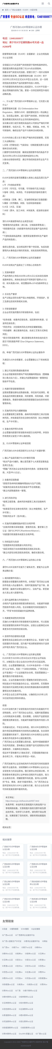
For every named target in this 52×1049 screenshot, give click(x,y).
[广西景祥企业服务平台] (11, 3)
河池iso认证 (31, 978)
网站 (45, 941)
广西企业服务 (15, 10)
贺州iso (44, 984)
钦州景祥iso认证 (26, 1003)
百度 (5, 929)
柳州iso (39, 947)
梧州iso (42, 972)
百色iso (42, 966)
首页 (6, 10)
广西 (18, 990)
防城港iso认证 (9, 984)
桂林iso (19, 953)
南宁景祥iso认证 (31, 990)
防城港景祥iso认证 (11, 1028)
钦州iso (19, 966)
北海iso (19, 972)
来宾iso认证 (32, 984)
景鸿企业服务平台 (32, 941)
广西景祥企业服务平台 (26, 935)
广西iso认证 (8, 935)
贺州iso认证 (8, 990)
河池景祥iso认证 (10, 1021)
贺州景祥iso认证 (10, 1034)
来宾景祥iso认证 (28, 1028)
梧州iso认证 (8, 978)
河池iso (19, 978)
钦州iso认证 (31, 966)
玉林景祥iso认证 (10, 1003)
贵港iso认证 (8, 966)
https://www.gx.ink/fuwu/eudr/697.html (22, 801)
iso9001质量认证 (26, 1034)
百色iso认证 (8, 972)
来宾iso (21, 984)
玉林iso (42, 953)
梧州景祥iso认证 (26, 1015)
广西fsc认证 (41, 1034)
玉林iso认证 (8, 960)
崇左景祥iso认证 (26, 1021)
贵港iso (42, 960)
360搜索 (26, 929)
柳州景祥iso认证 (10, 997)
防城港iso (43, 978)
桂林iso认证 (31, 953)
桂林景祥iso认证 (26, 997)
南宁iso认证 (27, 947)
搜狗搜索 (14, 929)
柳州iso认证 (8, 953)
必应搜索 (36, 929)
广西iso (6, 947)
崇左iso (19, 960)
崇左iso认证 (31, 960)
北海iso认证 (31, 972)
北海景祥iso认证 (26, 1009)
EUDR (25, 10)
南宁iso (16, 947)
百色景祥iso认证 (10, 1009)
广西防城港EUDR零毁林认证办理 (38, 882)
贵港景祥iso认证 (10, 1015)
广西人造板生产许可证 (12, 941)
